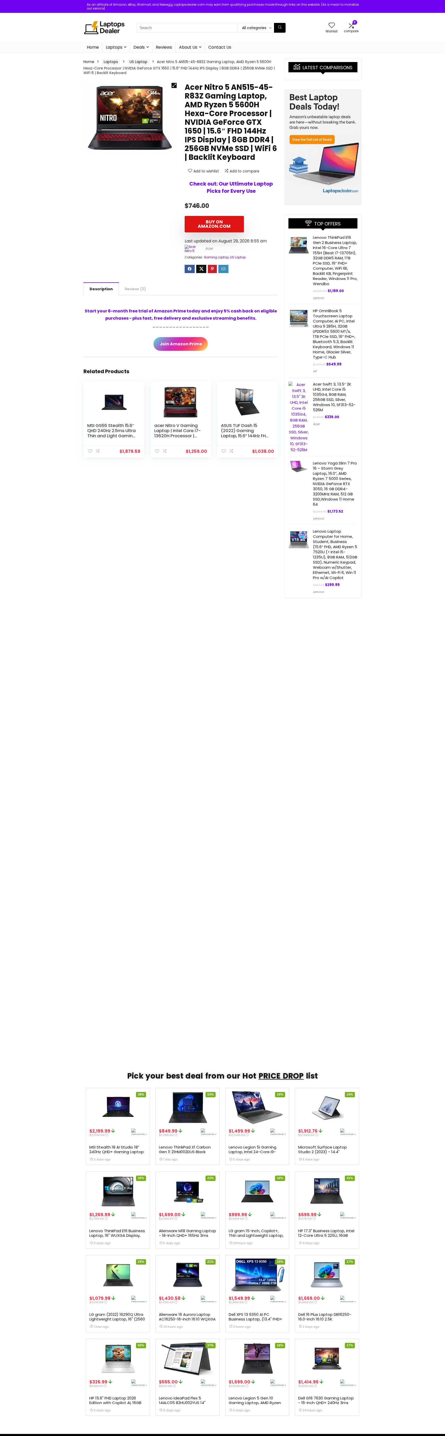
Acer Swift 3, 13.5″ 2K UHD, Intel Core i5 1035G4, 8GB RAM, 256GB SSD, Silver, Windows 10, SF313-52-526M (334, 397)
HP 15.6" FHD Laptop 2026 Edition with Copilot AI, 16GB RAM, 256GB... (115, 1402)
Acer (209, 248)
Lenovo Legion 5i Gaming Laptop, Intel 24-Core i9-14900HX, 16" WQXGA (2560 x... (256, 1151)
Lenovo (318, 298)
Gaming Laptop (216, 257)
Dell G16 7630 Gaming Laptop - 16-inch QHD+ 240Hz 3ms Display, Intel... (326, 1402)
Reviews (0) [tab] (135, 289)
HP (315, 371)
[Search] (280, 28)
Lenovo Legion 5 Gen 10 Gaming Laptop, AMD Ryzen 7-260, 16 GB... (255, 1402)
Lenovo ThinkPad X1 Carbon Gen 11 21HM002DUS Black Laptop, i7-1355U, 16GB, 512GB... (185, 1154)
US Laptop (138, 61)
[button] (174, 85)
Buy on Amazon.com (214, 224)
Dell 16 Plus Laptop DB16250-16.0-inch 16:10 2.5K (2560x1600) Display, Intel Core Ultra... (324, 1321)
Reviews (164, 47)
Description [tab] (101, 289)
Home (93, 47)
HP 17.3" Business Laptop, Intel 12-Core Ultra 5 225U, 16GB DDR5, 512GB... (326, 1235)
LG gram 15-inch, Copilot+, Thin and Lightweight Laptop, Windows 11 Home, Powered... (256, 1235)
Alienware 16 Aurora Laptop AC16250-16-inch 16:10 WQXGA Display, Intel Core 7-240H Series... (187, 1321)
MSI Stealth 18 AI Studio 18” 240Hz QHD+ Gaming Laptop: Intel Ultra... (116, 1151)
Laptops (114, 47)
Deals (139, 47)
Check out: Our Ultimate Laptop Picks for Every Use (231, 187)
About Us (188, 47)
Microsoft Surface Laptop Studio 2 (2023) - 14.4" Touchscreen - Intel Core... (323, 1151)
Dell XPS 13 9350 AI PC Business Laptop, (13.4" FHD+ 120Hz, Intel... (255, 1319)
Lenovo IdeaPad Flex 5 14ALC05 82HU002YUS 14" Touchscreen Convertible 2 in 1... (187, 1405)
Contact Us (219, 47)
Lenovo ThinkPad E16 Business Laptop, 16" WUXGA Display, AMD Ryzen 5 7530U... (117, 1235)
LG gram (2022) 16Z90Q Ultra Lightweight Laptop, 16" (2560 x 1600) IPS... (117, 1319)
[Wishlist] (332, 25)
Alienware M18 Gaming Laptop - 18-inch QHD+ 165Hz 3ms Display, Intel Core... (187, 1235)
